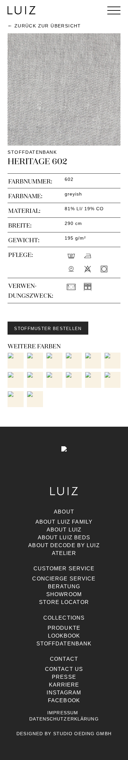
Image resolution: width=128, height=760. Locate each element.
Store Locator (64, 602)
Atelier (64, 553)
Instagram (64, 692)
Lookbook (64, 636)
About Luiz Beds (64, 537)
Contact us (64, 669)
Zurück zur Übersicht (47, 25)
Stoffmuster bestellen (47, 328)
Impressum (62, 712)
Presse (64, 677)
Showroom (64, 594)
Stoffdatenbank (64, 643)
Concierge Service (64, 578)
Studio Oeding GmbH (82, 733)
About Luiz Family (64, 522)
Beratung (64, 586)
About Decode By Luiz (63, 545)
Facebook (64, 700)
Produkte (64, 628)
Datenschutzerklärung (63, 718)
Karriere (64, 685)
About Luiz (64, 529)
